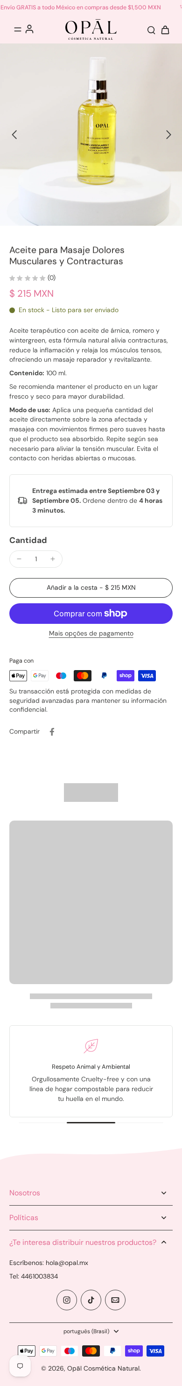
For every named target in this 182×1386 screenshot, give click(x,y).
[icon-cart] (162, 29)
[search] (151, 29)
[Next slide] (168, 134)
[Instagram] (66, 1300)
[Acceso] (29, 28)
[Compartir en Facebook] (52, 732)
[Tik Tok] (91, 1300)
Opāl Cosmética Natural (103, 1368)
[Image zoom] (91, 134)
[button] (91, 588)
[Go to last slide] (14, 134)
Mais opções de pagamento (91, 633)
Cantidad (28, 540)
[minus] (19, 558)
